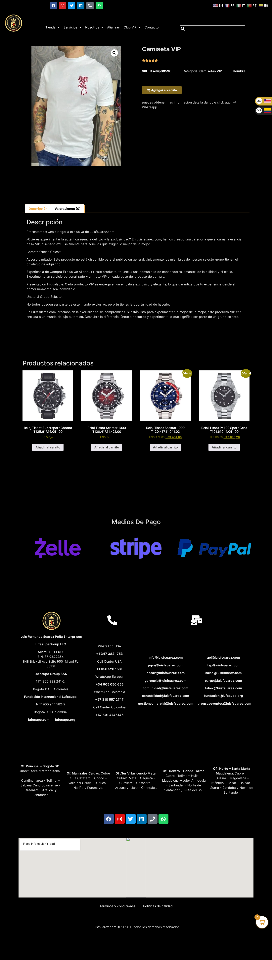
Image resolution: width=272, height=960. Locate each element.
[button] (114, 53)
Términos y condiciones (117, 906)
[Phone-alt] (90, 5)
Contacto (152, 27)
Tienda (50, 27)
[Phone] (153, 819)
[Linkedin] (80, 5)
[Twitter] (71, 5)
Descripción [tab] (38, 209)
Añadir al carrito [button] (47, 447)
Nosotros (92, 27)
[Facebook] (53, 5)
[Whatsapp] (99, 5)
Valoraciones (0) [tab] (68, 209)
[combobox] (212, 28)
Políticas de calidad (158, 906)
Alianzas (113, 27)
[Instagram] (62, 5)
